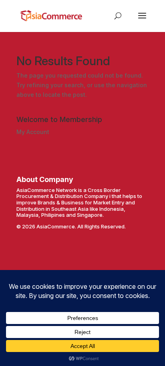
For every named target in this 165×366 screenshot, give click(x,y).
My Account (32, 131)
